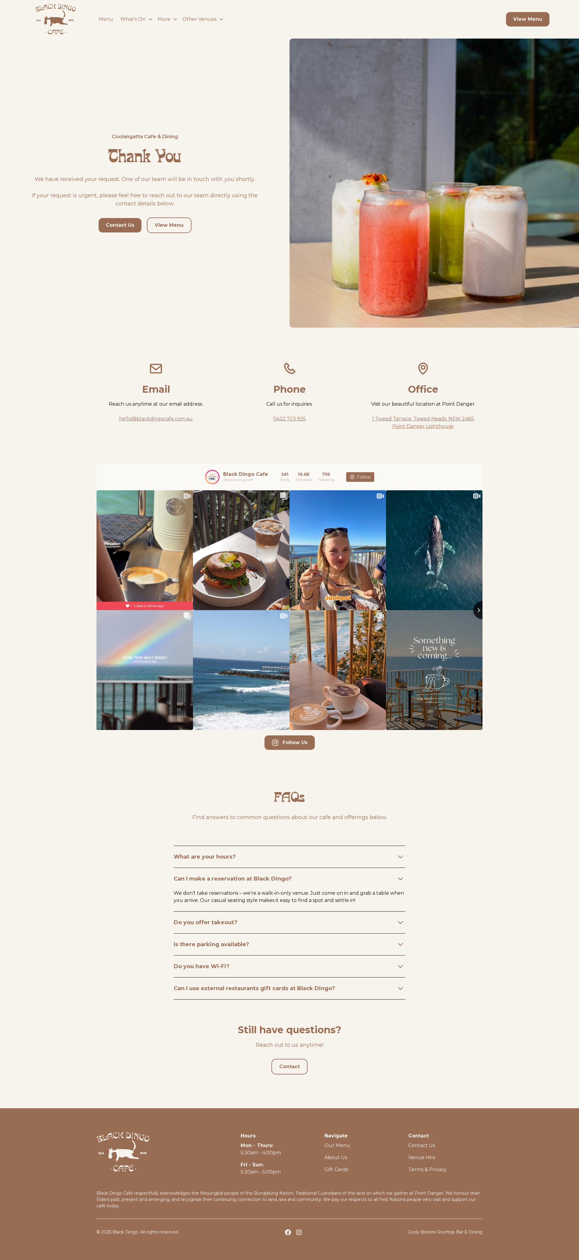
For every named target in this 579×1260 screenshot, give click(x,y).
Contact (289, 1066)
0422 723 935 (289, 419)
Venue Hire (421, 1157)
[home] (55, 19)
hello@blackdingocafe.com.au (156, 419)
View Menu (527, 19)
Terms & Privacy (427, 1169)
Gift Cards (336, 1169)
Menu (106, 19)
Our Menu (337, 1145)
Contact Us (120, 225)
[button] (134, 19)
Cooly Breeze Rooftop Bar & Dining (445, 1232)
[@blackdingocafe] (212, 477)
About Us (335, 1157)
